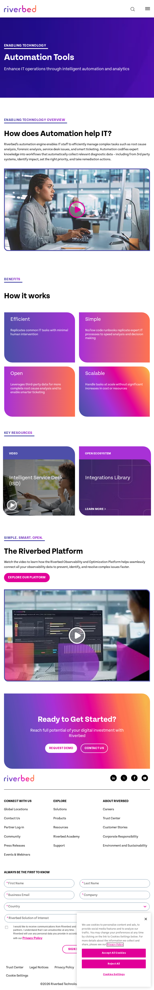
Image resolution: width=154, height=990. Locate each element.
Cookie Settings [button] (17, 976)
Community (12, 837)
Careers (108, 809)
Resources (60, 827)
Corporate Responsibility (120, 837)
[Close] (145, 919)
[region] (114, 950)
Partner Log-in (14, 827)
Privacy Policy (32, 938)
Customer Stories (115, 827)
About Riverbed (116, 801)
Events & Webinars (17, 855)
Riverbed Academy (66, 837)
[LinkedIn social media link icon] (113, 778)
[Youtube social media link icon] (145, 778)
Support (59, 846)
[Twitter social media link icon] (124, 778)
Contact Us (12, 818)
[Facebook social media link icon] (134, 778)
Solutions (60, 809)
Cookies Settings (114, 974)
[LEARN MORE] (115, 481)
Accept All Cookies (114, 952)
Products (59, 818)
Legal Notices (39, 967)
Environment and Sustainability (125, 846)
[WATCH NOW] (39, 481)
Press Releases (14, 846)
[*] (39, 878)
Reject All (114, 963)
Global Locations (16, 809)
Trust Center (111, 818)
